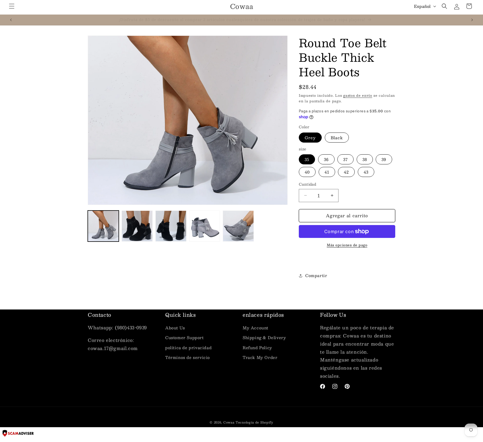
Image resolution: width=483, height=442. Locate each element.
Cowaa (229, 422)
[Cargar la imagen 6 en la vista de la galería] (238, 226)
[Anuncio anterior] (11, 20)
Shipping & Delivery (264, 337)
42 (346, 172)
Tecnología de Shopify (254, 422)
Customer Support (184, 337)
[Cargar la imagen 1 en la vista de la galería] (103, 226)
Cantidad (307, 184)
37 (345, 159)
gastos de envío (357, 95)
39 (384, 159)
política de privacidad (188, 347)
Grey (310, 137)
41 (327, 172)
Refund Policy (257, 347)
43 (366, 172)
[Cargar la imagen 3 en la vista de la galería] (137, 226)
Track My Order (260, 357)
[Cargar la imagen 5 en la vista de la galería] (204, 226)
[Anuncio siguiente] (472, 20)
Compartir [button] (316, 275)
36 (326, 159)
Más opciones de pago (347, 244)
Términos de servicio (187, 357)
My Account (255, 327)
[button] (12, 6)
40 (307, 172)
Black (337, 137)
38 (365, 159)
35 (307, 159)
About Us (175, 327)
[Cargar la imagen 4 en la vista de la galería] (170, 226)
